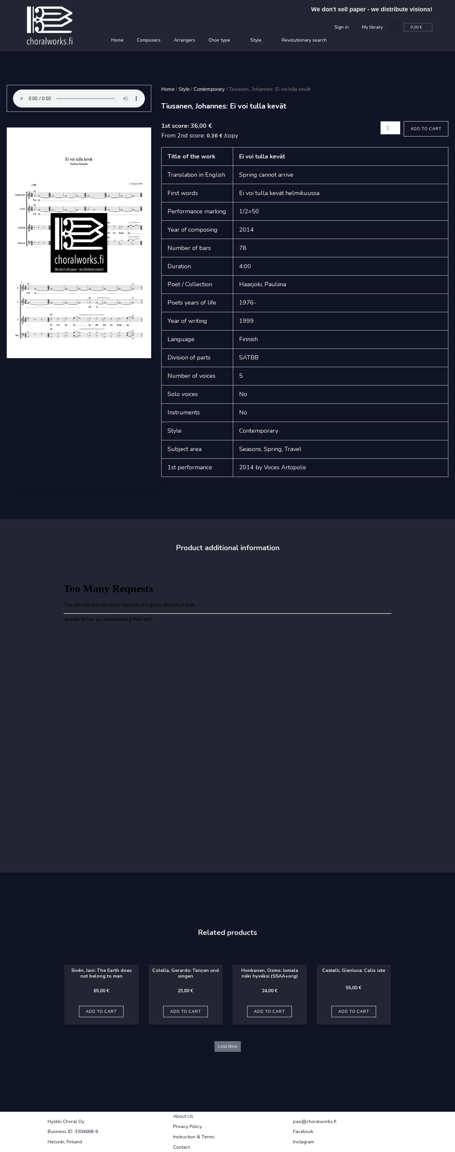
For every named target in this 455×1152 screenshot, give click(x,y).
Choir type (219, 40)
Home (117, 40)
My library (372, 27)
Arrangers (184, 40)
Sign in (341, 27)
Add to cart (426, 128)
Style (255, 40)
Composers (149, 40)
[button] (394, 27)
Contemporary (209, 89)
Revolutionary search (304, 40)
